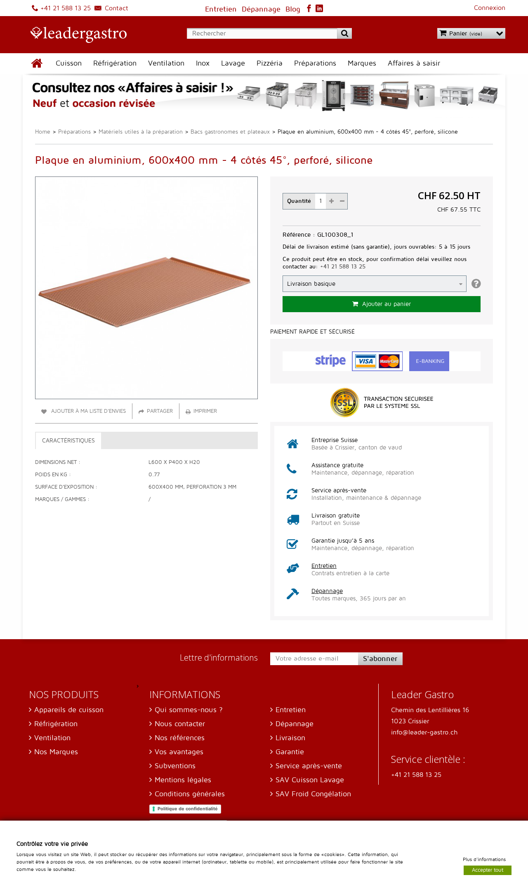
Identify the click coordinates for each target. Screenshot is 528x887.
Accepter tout (487, 870)
